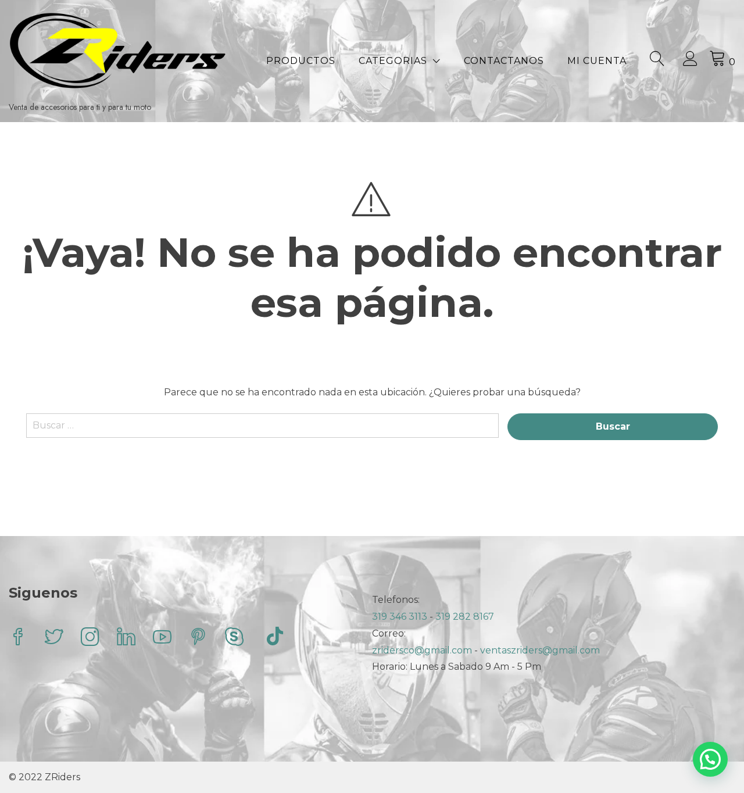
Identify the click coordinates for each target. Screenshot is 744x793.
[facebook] (18, 638)
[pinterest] (198, 638)
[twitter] (54, 638)
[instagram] (90, 638)
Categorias (393, 60)
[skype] (234, 638)
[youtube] (162, 638)
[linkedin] (126, 638)
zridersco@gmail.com (422, 650)
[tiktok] (275, 638)
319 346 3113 (401, 616)
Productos (300, 60)
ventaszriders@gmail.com (540, 650)
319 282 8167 (464, 616)
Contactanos (504, 60)
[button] (710, 759)
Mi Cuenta (597, 60)
